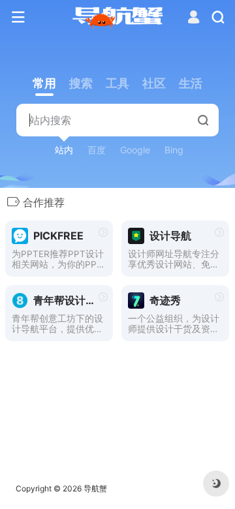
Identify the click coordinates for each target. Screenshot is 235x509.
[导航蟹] (117, 17)
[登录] (193, 18)
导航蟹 (95, 488)
